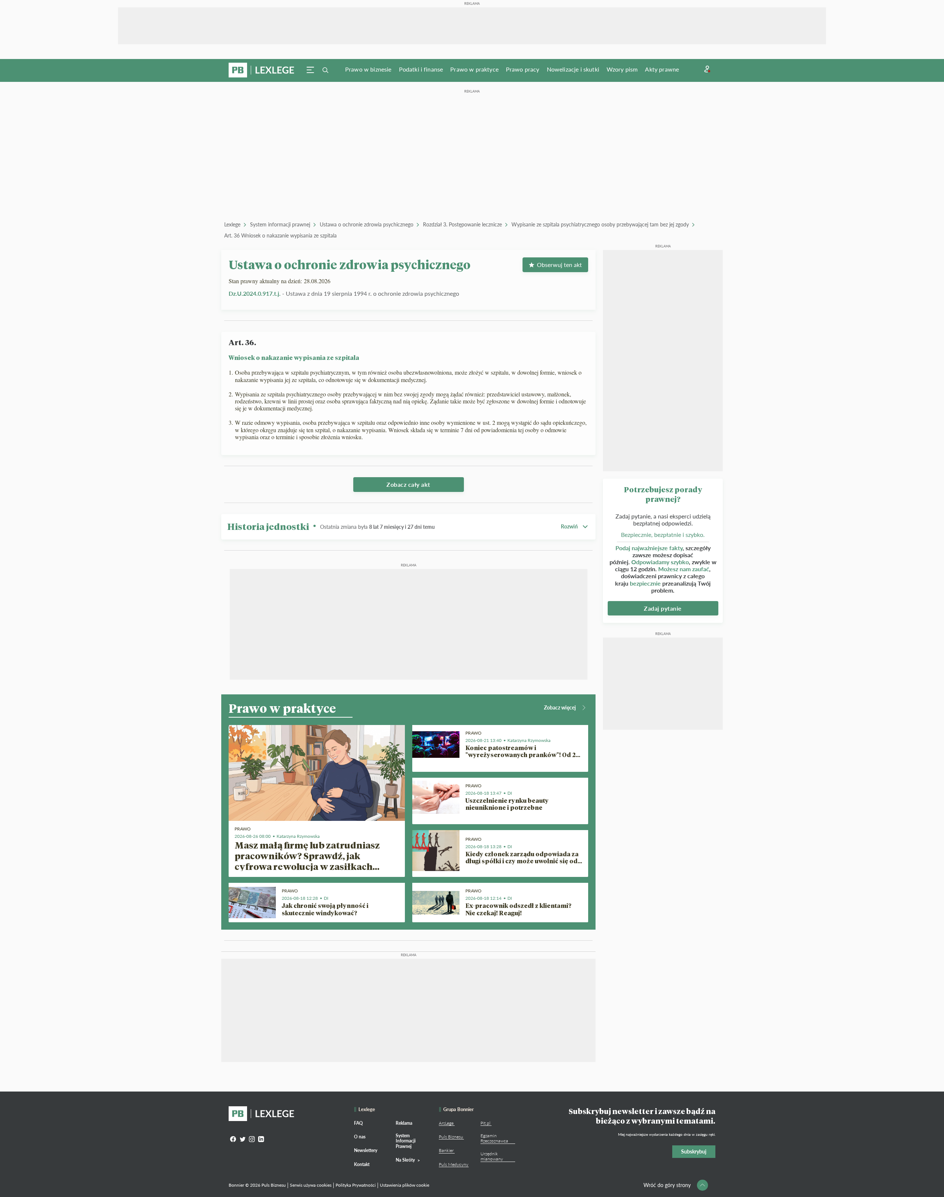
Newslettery (365, 1150)
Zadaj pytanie (663, 608)
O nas (359, 1136)
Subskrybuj (694, 1151)
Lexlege (232, 224)
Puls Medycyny (453, 1164)
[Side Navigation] (310, 70)
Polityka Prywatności (356, 1185)
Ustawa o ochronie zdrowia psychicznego (366, 224)
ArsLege (446, 1123)
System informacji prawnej (280, 224)
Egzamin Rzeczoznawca (494, 1138)
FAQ (358, 1123)
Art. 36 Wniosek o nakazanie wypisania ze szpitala (280, 235)
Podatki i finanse (421, 69)
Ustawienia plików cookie (404, 1185)
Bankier (446, 1150)
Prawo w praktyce (474, 69)
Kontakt (361, 1164)
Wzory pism (622, 69)
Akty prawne (662, 69)
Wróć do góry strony (667, 1185)
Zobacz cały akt (408, 484)
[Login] (707, 69)
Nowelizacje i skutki (573, 69)
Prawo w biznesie (368, 69)
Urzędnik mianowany (491, 1156)
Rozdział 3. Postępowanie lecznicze (462, 224)
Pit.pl (485, 1123)
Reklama (404, 1123)
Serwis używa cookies (311, 1185)
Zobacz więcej (560, 707)
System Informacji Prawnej (406, 1141)
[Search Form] (325, 70)
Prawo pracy (522, 69)
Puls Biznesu (451, 1136)
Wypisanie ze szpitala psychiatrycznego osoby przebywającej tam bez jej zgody (600, 224)
